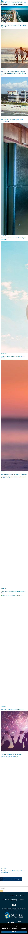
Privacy (22, 895)
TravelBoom (23, 909)
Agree (14, 931)
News (17, 895)
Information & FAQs (7, 899)
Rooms (6, 895)
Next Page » (17, 879)
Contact (15, 899)
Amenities (11, 895)
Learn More (23, 928)
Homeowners (14, 900)
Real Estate (21, 899)
